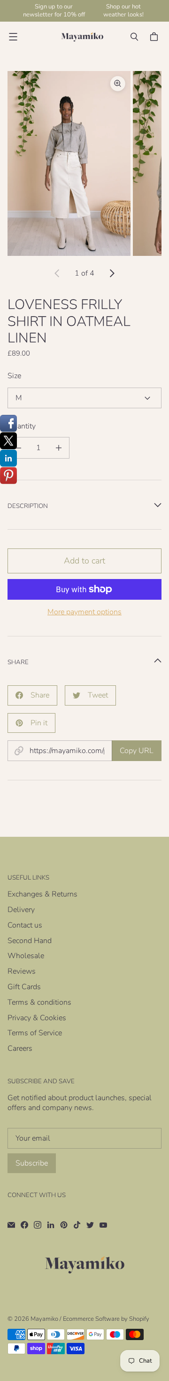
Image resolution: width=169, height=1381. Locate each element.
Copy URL (137, 751)
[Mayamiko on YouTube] (103, 1224)
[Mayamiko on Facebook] (24, 1224)
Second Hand (30, 941)
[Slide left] (57, 273)
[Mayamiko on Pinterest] (63, 1224)
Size (14, 376)
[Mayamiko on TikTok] (77, 1224)
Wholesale (26, 956)
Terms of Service (35, 1033)
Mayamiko (44, 1319)
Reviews (22, 971)
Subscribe (31, 1163)
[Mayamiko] (82, 37)
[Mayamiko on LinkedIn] (50, 1224)
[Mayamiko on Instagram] (37, 1224)
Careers (20, 1048)
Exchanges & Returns (42, 894)
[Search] (134, 36)
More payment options (84, 612)
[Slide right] (112, 273)
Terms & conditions (39, 1002)
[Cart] (155, 36)
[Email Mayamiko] (11, 1224)
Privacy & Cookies (37, 1018)
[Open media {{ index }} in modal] (69, 163)
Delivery (21, 910)
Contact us (25, 925)
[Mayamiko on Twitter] (90, 1224)
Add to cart (84, 560)
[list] (84, 163)
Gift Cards (24, 987)
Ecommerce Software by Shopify (106, 1319)
